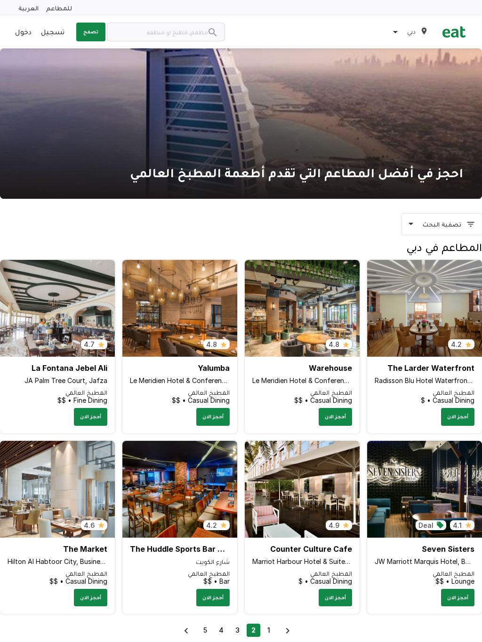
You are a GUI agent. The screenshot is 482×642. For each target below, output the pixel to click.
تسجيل (52, 31)
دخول (23, 31)
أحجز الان (457, 416)
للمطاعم (59, 8)
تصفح (90, 31)
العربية (28, 8)
